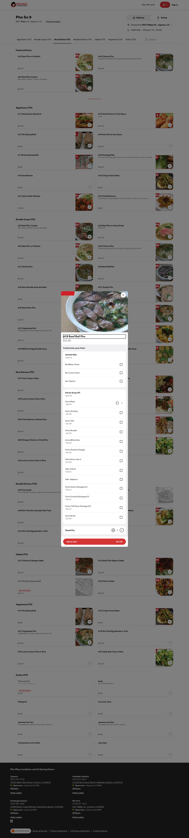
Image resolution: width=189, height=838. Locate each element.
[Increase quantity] (122, 530)
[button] (94, 311)
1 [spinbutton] (117, 530)
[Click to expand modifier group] (122, 403)
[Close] (123, 295)
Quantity (70, 530)
